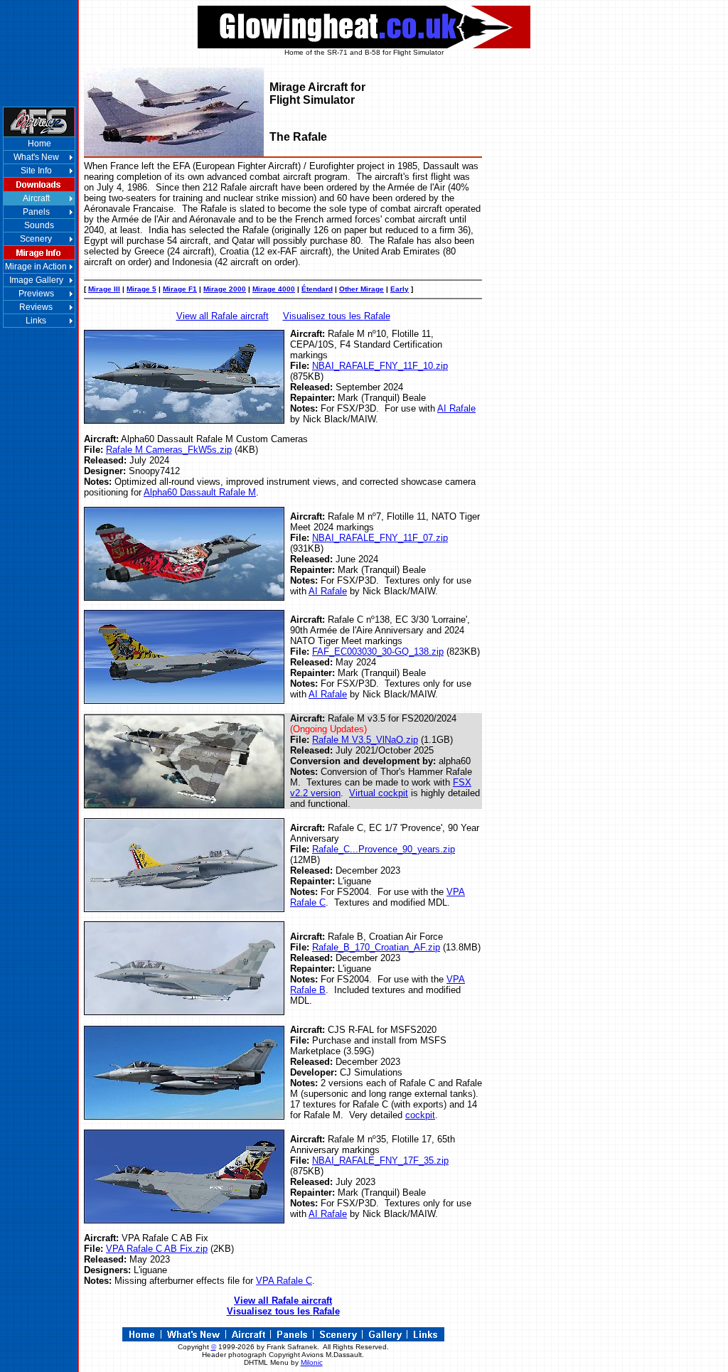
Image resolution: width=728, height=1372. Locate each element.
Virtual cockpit (378, 793)
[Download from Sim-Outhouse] (184, 908)
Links (36, 321)
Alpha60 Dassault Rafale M (200, 492)
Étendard (317, 289)
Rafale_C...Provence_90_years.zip (383, 849)
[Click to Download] (184, 420)
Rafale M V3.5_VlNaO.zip (365, 739)
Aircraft (36, 198)
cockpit (420, 1115)
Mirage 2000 (224, 289)
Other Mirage (361, 289)
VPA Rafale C (284, 1280)
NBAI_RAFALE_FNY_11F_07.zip (380, 537)
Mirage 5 (141, 289)
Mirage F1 (180, 289)
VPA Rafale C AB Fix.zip (157, 1248)
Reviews (36, 307)
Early (399, 289)
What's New (36, 157)
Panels (36, 212)
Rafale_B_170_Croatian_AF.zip (376, 947)
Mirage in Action (36, 267)
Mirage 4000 (273, 289)
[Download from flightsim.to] (184, 804)
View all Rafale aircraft (222, 316)
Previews (36, 294)
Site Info (36, 171)
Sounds (39, 225)
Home (39, 144)
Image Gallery (36, 280)
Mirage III (104, 289)
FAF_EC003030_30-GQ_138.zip (378, 651)
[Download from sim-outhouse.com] (184, 1011)
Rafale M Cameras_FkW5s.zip (169, 449)
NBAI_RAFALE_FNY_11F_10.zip (380, 365)
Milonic (312, 1362)
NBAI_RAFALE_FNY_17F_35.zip (380, 1160)
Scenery (36, 239)
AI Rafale (456, 408)
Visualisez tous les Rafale (336, 316)
